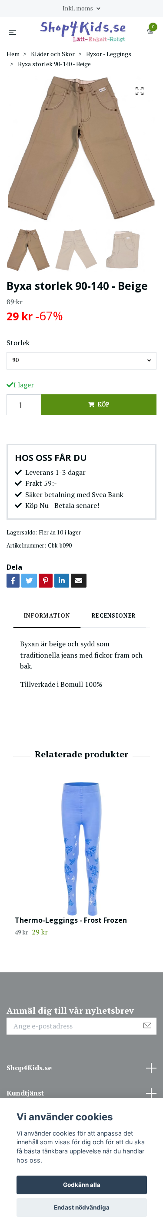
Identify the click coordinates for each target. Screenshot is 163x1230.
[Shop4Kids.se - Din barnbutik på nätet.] (83, 31)
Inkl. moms (78, 8)
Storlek (18, 342)
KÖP (103, 404)
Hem (13, 54)
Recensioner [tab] (114, 615)
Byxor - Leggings (108, 54)
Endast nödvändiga (82, 1207)
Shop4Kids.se (29, 1067)
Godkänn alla (81, 1184)
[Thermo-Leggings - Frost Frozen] (81, 849)
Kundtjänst (25, 1093)
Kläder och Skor (53, 54)
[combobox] (81, 361)
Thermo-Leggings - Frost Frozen (71, 920)
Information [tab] (47, 615)
